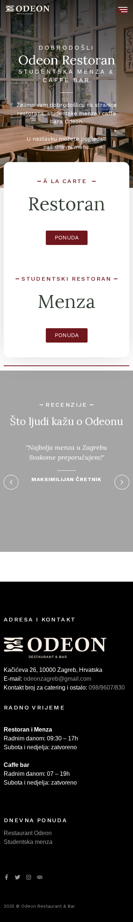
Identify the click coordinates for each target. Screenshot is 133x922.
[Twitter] (17, 877)
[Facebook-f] (6, 877)
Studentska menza (28, 842)
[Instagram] (28, 877)
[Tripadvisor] (39, 877)
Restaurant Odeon (28, 833)
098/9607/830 (107, 687)
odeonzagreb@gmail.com (57, 679)
